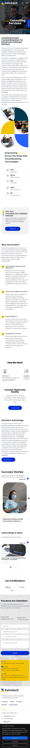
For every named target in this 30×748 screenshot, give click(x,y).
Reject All (15, 745)
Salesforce (6, 516)
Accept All (15, 738)
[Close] (28, 725)
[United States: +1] (2, 637)
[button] (22, 3)
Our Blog (19, 701)
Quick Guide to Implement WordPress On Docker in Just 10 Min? (13, 558)
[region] (15, 736)
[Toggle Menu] (27, 3)
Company (4, 701)
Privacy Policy (13, 705)
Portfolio (4, 705)
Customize (15, 741)
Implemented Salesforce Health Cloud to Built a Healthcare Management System (13, 521)
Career (12, 701)
